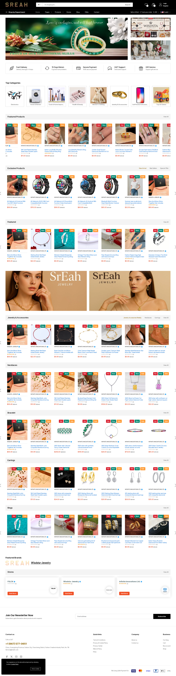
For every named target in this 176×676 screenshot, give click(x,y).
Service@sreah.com (12, 650)
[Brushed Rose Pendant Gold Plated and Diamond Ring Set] (88, 382)
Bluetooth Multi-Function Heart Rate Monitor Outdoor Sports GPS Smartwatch (110, 202)
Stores (69, 12)
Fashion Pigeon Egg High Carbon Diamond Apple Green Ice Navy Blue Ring (134, 256)
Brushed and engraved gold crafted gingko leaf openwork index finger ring (110, 542)
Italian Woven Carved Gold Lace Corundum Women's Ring (109, 150)
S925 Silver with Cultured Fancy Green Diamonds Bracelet (62, 446)
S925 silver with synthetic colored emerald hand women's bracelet (86, 446)
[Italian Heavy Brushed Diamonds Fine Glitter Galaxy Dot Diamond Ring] (159, 525)
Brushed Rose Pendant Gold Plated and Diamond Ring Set (87, 399)
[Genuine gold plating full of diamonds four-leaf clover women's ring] (88, 525)
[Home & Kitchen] (36, 96)
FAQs (87, 12)
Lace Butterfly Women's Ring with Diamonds (63, 150)
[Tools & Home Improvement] (56, 96)
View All (165, 116)
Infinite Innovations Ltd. (15, 145)
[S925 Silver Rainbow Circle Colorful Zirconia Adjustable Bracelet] (111, 430)
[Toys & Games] (161, 96)
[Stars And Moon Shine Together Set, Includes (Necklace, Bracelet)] (159, 185)
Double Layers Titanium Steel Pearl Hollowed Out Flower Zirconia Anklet (110, 351)
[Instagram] (21, 656)
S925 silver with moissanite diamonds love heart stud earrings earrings (62, 494)
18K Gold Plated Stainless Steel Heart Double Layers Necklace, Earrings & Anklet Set (16, 150)
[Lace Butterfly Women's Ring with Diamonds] (64, 134)
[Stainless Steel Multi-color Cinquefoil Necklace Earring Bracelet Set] (41, 382)
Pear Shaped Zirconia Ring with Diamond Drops (109, 256)
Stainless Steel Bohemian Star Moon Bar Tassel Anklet (134, 351)
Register (165, 6)
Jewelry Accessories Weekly (132, 318)
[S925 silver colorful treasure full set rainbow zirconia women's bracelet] (135, 430)
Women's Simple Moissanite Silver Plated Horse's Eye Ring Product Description (63, 256)
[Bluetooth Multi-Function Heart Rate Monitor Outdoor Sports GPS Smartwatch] (111, 185)
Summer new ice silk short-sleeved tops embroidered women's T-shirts (133, 202)
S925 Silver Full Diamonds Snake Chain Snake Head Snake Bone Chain (109, 399)
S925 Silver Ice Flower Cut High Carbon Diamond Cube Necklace (134, 399)
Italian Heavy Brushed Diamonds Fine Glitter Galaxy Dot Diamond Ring (158, 542)
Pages (47, 12)
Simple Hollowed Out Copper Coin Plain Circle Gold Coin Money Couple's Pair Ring (134, 542)
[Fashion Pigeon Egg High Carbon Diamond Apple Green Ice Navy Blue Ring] (135, 239)
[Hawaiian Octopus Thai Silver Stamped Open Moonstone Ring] (159, 239)
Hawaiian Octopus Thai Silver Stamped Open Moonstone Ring (158, 256)
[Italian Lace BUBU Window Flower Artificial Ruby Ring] (41, 134)
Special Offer (164, 168)
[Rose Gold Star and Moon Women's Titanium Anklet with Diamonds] (64, 335)
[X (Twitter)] (11, 656)
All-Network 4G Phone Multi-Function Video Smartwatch (63, 202)
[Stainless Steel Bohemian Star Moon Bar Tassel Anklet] (135, 335)
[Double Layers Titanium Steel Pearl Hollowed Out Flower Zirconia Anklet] (111, 335)
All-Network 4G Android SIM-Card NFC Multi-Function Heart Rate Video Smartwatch (16, 202)
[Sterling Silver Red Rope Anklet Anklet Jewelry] (41, 239)
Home (38, 12)
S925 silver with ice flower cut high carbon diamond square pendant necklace (158, 399)
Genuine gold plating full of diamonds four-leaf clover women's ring (86, 542)
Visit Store (12, 593)
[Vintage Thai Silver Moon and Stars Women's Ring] (88, 239)
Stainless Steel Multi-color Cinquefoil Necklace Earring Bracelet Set (40, 399)
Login (165, 3)
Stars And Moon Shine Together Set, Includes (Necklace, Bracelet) (156, 202)
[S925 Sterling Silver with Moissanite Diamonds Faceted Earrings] (88, 477)
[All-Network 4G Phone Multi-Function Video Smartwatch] (64, 185)
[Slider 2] (67, 39)
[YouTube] (16, 656)
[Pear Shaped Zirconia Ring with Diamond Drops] (111, 239)
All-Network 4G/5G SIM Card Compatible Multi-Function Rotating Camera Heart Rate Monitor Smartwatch (40, 202)
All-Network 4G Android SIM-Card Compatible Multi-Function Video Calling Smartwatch (87, 202)
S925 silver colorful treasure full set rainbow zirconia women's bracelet (133, 446)
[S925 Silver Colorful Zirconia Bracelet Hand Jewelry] (159, 430)
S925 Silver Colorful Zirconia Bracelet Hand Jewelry (158, 446)
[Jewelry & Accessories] (119, 96)
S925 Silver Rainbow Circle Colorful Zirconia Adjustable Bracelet (110, 446)
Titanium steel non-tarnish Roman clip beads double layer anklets (157, 351)
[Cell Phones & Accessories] (140, 96)
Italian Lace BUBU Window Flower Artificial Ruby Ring (39, 150)
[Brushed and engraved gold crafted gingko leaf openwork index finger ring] (111, 525)
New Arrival (142, 168)
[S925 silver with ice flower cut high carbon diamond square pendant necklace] (159, 382)
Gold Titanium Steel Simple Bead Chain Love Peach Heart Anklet (87, 351)
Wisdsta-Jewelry (154, 197)
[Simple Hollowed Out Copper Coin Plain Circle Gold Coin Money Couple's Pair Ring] (135, 525)
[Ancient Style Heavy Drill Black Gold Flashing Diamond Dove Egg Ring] (135, 134)
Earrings (157, 318)
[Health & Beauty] (77, 96)
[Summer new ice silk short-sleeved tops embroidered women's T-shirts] (135, 185)
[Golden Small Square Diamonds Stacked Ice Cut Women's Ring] (88, 134)
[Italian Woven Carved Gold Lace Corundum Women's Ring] (111, 134)
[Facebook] (7, 656)
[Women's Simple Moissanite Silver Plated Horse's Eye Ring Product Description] (64, 239)
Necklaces (148, 318)
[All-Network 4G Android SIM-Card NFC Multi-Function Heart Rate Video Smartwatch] (17, 185)
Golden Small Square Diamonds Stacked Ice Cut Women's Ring (86, 150)
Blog (78, 12)
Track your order (146, 12)
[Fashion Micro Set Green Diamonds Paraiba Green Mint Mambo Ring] (159, 134)
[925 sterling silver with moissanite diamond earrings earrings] (135, 477)
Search (127, 5)
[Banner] (150, 27)
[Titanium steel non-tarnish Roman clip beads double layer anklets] (159, 335)
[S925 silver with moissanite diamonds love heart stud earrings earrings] (64, 477)
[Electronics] (15, 96)
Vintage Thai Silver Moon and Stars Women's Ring (87, 256)
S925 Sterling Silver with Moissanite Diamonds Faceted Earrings (87, 494)
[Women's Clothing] (98, 96)
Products (58, 12)
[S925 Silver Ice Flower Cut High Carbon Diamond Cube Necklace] (135, 382)
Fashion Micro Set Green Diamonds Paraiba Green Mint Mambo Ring (158, 150)
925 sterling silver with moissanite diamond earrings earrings (134, 494)
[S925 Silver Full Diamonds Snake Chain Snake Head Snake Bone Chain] (111, 382)
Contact (96, 12)
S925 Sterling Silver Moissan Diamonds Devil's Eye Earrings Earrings (110, 494)
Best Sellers (153, 168)
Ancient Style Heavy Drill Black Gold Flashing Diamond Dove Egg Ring (134, 150)
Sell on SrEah (135, 12)
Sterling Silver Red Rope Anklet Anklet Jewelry (38, 256)
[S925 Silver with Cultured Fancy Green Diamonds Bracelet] (64, 430)
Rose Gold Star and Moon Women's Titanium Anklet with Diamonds (63, 351)
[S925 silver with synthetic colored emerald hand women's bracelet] (88, 430)
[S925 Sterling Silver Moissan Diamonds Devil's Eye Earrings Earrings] (111, 477)
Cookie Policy (15, 664)
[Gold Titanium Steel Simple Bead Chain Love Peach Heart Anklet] (88, 335)
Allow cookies (35, 669)
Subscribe (162, 616)
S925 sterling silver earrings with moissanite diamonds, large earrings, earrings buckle (157, 494)
